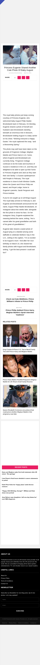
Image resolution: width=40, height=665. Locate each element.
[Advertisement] (20, 20)
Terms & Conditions (7, 581)
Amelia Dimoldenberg (16, 73)
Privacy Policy (5, 578)
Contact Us (4, 583)
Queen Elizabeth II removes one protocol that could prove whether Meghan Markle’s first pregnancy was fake (18, 412)
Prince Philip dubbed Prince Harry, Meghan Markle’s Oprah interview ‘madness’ (20, 312)
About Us (4, 575)
